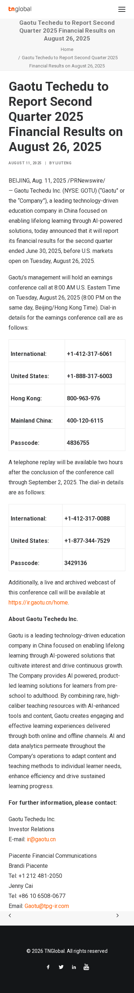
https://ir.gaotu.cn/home (38, 602)
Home (67, 49)
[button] (122, 9)
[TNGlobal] (20, 9)
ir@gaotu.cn (41, 839)
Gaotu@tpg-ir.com (47, 906)
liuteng (63, 163)
